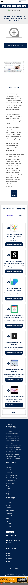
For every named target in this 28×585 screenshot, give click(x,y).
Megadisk (9, 513)
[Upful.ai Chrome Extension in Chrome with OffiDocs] (14, 285)
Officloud (8, 526)
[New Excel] (19, 6)
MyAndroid (9, 521)
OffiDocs (8, 502)
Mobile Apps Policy (11, 478)
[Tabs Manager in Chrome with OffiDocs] (14, 366)
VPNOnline (9, 515)
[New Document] (14, 6)
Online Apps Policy (11, 475)
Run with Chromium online (15, 45)
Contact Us (9, 472)
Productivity (10, 215)
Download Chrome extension (14, 244)
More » (14, 412)
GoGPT (8, 556)
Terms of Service (10, 480)
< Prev (14, 192)
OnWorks (8, 505)
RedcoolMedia (10, 510)
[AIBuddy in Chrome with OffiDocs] (14, 393)
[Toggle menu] (2, 1)
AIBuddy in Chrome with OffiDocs (14, 396)
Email (9, 542)
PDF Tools (9, 558)
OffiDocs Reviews (11, 569)
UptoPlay (8, 507)
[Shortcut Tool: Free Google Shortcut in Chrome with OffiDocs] (14, 258)
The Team (9, 467)
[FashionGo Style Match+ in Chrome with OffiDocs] (14, 231)
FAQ (7, 494)
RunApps (8, 523)
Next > (14, 195)
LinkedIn (18, 540)
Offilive (8, 561)
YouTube (10, 540)
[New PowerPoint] (24, 6)
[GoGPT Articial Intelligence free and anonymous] (4, 6)
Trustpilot (10, 532)
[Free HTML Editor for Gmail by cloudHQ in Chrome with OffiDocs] (14, 312)
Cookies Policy (10, 483)
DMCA (8, 491)
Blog (7, 486)
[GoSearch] (9, 6)
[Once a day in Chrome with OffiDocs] (14, 339)
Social (20, 215)
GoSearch (9, 553)
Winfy (7, 518)
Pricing (8, 488)
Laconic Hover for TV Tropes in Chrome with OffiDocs (14, 19)
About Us (8, 470)
